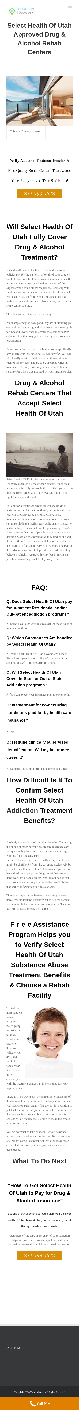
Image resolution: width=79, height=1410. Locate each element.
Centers (45, 170)
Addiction (22, 810)
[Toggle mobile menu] (70, 6)
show (37, 131)
